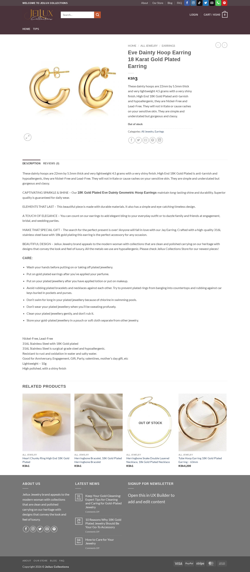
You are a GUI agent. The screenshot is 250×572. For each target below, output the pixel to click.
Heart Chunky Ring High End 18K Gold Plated (45, 460)
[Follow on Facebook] (187, 3)
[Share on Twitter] (138, 140)
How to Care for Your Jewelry (99, 541)
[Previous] (23, 434)
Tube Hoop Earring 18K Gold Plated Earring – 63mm (200, 460)
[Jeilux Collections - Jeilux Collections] (38, 15)
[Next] (226, 434)
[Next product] (218, 45)
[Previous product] (224, 45)
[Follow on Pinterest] (224, 3)
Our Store (157, 2)
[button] (194, 15)
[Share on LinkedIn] (159, 140)
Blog (170, 2)
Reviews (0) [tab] (51, 163)
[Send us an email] (212, 3)
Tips (36, 29)
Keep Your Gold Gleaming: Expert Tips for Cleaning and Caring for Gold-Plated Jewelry (103, 501)
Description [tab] (31, 163)
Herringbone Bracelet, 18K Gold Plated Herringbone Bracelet (98, 460)
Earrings (168, 45)
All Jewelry (149, 45)
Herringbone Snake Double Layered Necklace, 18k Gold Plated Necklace (148, 460)
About (144, 2)
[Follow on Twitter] (206, 3)
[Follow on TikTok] (199, 3)
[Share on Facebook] (131, 140)
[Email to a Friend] (145, 140)
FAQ (179, 2)
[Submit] (97, 15)
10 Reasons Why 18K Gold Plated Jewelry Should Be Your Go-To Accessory (103, 523)
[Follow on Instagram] (193, 3)
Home (26, 29)
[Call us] (218, 3)
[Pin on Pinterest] (152, 140)
